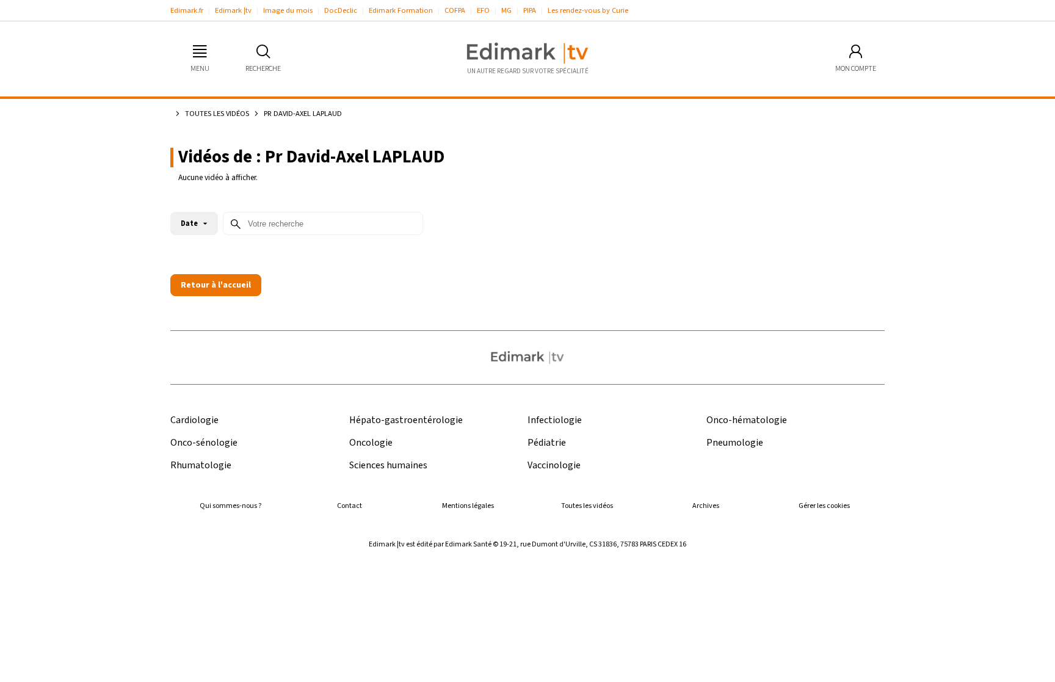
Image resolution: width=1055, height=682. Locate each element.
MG (506, 10)
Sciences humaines (388, 465)
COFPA (454, 10)
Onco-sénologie (203, 443)
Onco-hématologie (746, 420)
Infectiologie (555, 420)
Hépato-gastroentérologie (406, 420)
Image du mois (288, 10)
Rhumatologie (200, 465)
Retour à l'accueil (216, 285)
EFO (483, 10)
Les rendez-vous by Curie (588, 10)
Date (189, 223)
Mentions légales (468, 506)
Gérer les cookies (824, 506)
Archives (705, 506)
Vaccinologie (554, 465)
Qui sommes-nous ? (230, 506)
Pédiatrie (547, 443)
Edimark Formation (401, 10)
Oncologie (371, 443)
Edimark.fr (186, 10)
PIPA (529, 10)
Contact (349, 506)
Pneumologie (734, 443)
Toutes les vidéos (217, 113)
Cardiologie (194, 420)
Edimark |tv (233, 10)
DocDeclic (340, 10)
